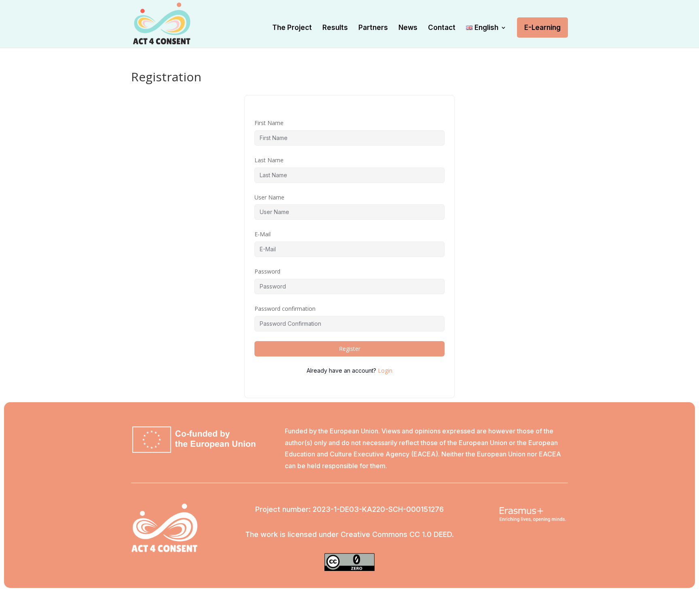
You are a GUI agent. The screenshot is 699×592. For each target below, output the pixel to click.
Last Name (269, 160)
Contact (441, 28)
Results (335, 28)
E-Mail (262, 234)
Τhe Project (292, 28)
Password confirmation (285, 308)
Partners (373, 28)
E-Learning (542, 27)
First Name (269, 123)
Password (267, 271)
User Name (269, 197)
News (407, 28)
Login (385, 370)
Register (349, 348)
